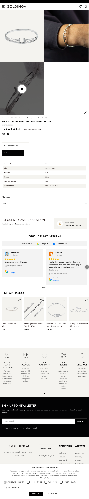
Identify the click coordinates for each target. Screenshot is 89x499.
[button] (2, 267)
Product (5, 224)
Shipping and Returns (22, 224)
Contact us (80, 463)
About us (79, 453)
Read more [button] (53, 270)
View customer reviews (32, 129)
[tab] (44, 197)
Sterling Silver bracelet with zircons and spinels (56, 325)
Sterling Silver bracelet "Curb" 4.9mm (33, 325)
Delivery (62, 453)
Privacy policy (78, 458)
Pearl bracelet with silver (9, 325)
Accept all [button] (36, 494)
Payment (11, 224)
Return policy (65, 463)
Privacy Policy (44, 478)
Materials (6, 197)
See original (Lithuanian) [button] (15, 266)
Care (4, 203)
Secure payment (63, 458)
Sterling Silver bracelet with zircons (78, 325)
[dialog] (44, 481)
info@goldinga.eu (47, 455)
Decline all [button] (52, 494)
